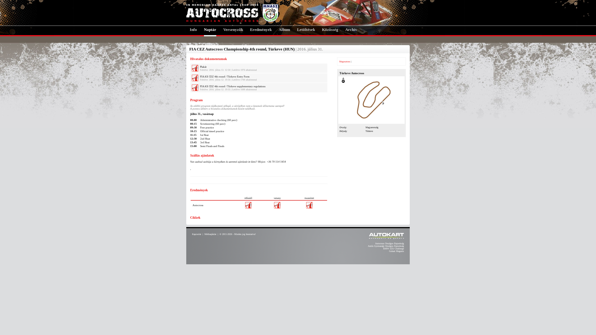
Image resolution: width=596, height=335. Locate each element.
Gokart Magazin (396, 251)
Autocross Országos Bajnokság (389, 243)
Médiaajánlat (210, 234)
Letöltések (306, 29)
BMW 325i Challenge (393, 248)
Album (284, 29)
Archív (351, 29)
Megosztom (344, 61)
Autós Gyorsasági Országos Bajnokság (386, 246)
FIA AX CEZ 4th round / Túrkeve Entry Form (225, 76)
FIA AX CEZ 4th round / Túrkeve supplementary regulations (232, 86)
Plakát (203, 66)
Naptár (210, 29)
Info (193, 29)
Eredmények (261, 29)
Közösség (330, 29)
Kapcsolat (196, 234)
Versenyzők (233, 29)
